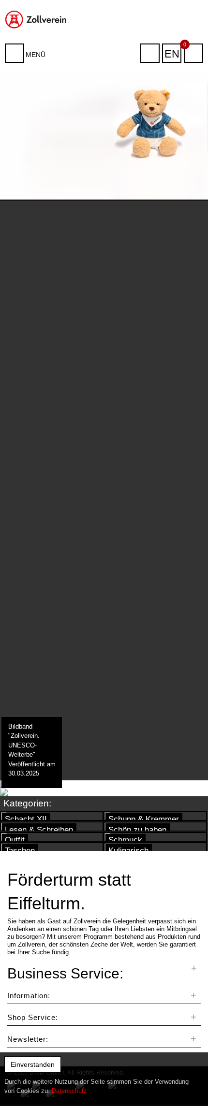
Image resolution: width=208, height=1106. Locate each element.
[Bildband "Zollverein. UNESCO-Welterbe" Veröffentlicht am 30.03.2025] (31, 784)
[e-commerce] (37, 18)
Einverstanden (33, 1064)
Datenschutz (69, 1090)
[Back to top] (190, 1084)
